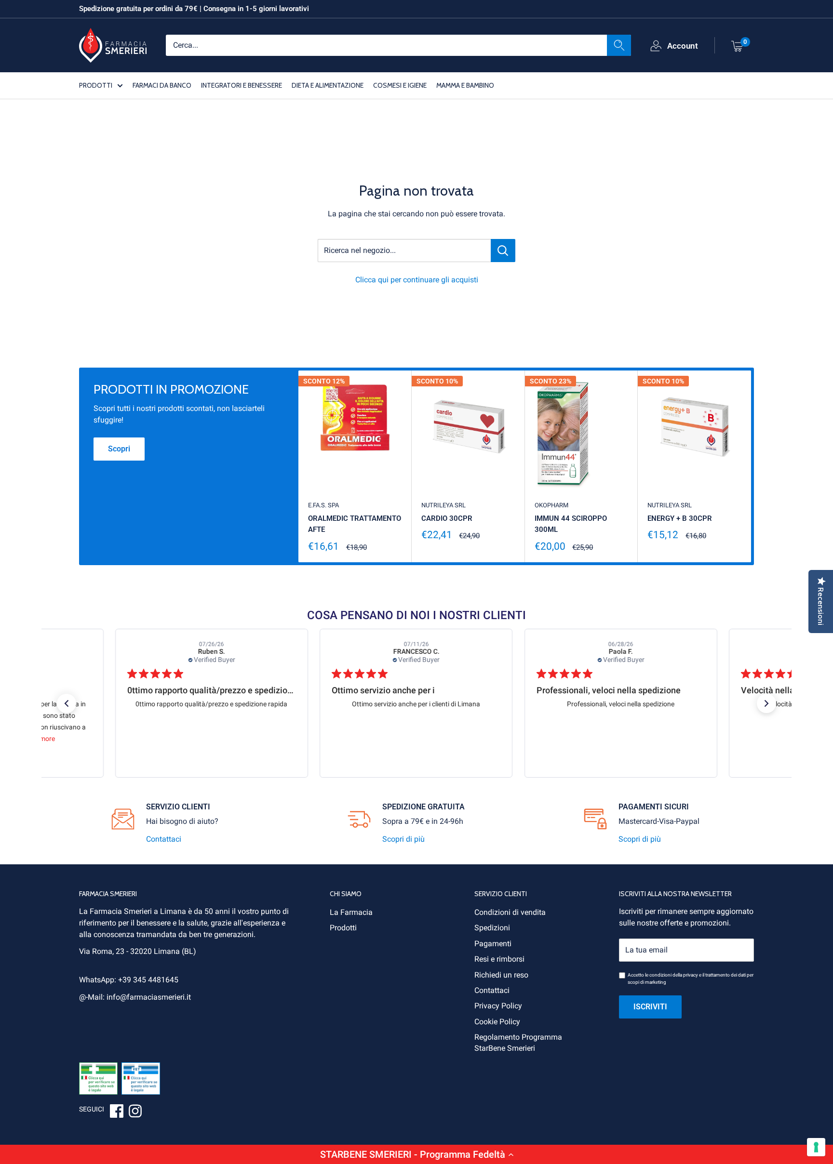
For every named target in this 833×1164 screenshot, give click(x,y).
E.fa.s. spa (323, 505)
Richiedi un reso (501, 974)
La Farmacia (351, 912)
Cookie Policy (497, 1021)
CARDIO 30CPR (446, 518)
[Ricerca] (619, 44)
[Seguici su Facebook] (116, 1112)
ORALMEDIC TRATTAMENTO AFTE (354, 524)
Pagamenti (492, 943)
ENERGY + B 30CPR (679, 518)
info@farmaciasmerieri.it (149, 997)
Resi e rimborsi (499, 959)
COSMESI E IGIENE (400, 84)
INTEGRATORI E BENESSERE (241, 84)
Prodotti (343, 927)
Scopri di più (403, 839)
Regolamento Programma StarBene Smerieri (518, 1042)
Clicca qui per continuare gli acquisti (416, 279)
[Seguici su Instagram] (135, 1112)
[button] (416, 1154)
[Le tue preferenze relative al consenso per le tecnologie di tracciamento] (816, 1147)
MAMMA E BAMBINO (465, 84)
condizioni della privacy (673, 975)
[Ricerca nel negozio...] (503, 250)
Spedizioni (492, 927)
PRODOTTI (95, 84)
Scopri (119, 448)
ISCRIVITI (650, 1006)
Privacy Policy (498, 1005)
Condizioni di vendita (510, 912)
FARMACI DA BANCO (162, 84)
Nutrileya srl (443, 505)
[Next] (751, 466)
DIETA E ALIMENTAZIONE (327, 84)
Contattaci (163, 839)
